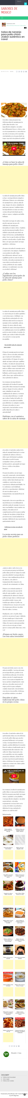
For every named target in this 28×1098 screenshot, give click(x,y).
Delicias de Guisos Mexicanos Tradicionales (16, 25)
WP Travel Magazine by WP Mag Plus (18, 1094)
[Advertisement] (14, 55)
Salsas (11, 71)
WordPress (11, 1094)
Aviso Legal (6, 1079)
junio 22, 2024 (5, 71)
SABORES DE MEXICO (9, 10)
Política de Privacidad (9, 1077)
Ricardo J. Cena (16, 1053)
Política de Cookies (8, 1081)
